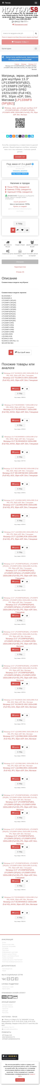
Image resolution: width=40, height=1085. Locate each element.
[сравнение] (27, 230)
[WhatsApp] (26, 136)
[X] (20, 136)
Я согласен (20, 1080)
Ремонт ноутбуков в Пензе (10, 956)
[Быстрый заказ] (17, 230)
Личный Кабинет (7, 1005)
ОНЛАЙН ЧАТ (20, 157)
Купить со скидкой (20, 206)
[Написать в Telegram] (18, 28)
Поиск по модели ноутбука (10, 37)
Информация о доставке (10, 952)
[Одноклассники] (13, 136)
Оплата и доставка (8, 944)
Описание (20, 262)
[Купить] (13, 230)
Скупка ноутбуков (7, 958)
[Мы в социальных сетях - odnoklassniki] (8, 980)
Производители (7, 969)
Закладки (5, 1011)
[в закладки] (22, 230)
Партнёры (5, 950)
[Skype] (32, 136)
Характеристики (20, 267)
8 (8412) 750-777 (8, 1027)
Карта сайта (6, 989)
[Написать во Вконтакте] (14, 28)
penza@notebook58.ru (10, 1029)
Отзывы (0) (20, 272)
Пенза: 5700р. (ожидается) (18, 187)
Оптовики (5, 948)
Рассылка (5, 1012)
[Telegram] (17, 136)
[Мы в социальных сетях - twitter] (12, 980)
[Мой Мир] (29, 136)
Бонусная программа (9, 946)
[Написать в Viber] (22, 28)
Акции (4, 970)
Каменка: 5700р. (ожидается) (19, 189)
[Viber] (23, 136)
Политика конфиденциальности (12, 962)
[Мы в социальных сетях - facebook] (16, 980)
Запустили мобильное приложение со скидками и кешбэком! (21, 58)
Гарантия (5, 1009)
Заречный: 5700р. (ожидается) (19, 192)
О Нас (4, 942)
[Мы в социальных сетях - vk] (4, 980)
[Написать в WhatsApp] (26, 28)
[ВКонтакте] (10, 136)
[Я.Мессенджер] (7, 136)
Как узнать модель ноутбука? (29, 37)
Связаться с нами (7, 987)
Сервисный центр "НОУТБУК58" (12, 960)
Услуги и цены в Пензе (9, 954)
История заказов (7, 1007)
